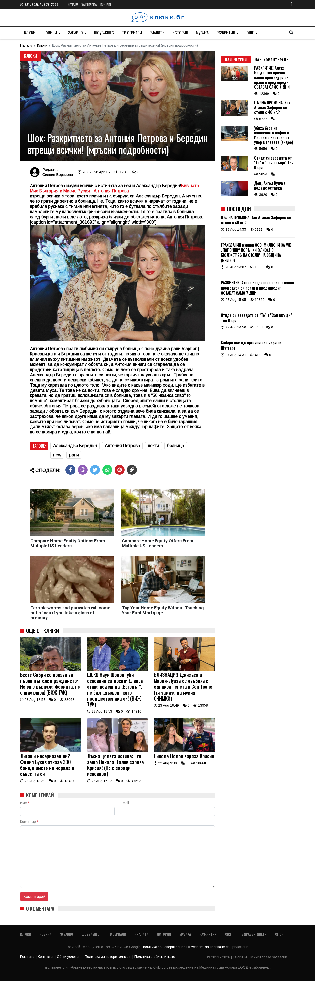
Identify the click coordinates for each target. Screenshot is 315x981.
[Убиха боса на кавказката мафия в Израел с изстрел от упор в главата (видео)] (234, 140)
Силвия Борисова (57, 174)
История (180, 33)
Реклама (27, 956)
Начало (73, 4)
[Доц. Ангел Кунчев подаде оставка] (234, 195)
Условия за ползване (208, 947)
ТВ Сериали (132, 33)
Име (24, 803)
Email (125, 803)
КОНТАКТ (105, 4)
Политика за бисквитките (154, 956)
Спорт (280, 934)
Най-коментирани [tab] (272, 59)
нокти (153, 445)
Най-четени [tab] (236, 59)
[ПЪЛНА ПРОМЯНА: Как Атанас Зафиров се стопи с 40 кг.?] (234, 114)
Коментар (29, 821)
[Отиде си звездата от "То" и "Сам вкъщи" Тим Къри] (234, 170)
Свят (229, 934)
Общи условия (68, 956)
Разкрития (226, 33)
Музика (202, 33)
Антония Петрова (122, 445)
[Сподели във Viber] (83, 470)
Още (250, 33)
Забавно (75, 33)
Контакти (45, 956)
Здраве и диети (254, 934)
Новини (50, 33)
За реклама (89, 4)
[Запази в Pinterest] (120, 470)
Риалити (157, 33)
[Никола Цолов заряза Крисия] (184, 751)
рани (74, 454)
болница (175, 445)
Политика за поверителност (165, 947)
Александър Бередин (75, 445)
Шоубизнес (104, 33)
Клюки (29, 33)
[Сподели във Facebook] (70, 470)
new (57, 454)
